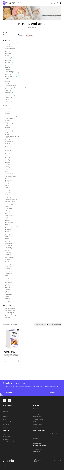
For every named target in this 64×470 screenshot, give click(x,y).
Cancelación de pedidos (9, 442)
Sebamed (8, 270)
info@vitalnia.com (37, 443)
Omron (7, 235)
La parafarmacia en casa (12, 199)
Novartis (8, 229)
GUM (7, 178)
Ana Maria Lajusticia (11, 116)
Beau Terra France (10, 129)
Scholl (7, 268)
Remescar (8, 259)
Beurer (7, 132)
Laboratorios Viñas (10, 205)
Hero (7, 182)
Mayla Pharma (9, 215)
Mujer (7, 74)
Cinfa (7, 148)
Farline (7, 168)
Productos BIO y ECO (11, 85)
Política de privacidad (38, 422)
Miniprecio (8, 314)
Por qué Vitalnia (7, 436)
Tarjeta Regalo (36, 414)
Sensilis (7, 271)
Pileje (7, 250)
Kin (6, 194)
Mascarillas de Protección (12, 73)
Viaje (7, 99)
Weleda (7, 298)
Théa (7, 284)
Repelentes (8, 88)
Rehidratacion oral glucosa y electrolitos (16, 87)
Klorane (7, 196)
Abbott (7, 108)
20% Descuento (10, 310)
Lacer (7, 206)
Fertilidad (8, 59)
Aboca (7, 109)
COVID (7, 51)
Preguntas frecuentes (8, 434)
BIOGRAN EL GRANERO (12, 136)
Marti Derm (8, 213)
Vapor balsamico (10, 95)
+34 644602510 (43, 445)
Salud (7, 90)
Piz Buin (8, 252)
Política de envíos (37, 424)
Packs (7, 81)
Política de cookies (38, 419)
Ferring (7, 171)
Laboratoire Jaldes (10, 203)
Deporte (8, 53)
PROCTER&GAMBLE (11, 257)
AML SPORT (9, 115)
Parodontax (8, 245)
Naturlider (8, 220)
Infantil (7, 67)
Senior (7, 94)
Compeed (8, 153)
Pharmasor (8, 249)
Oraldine (8, 238)
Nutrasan (8, 231)
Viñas (7, 293)
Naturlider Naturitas (10, 222)
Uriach (7, 286)
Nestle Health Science (11, 226)
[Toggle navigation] (60, 3)
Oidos (7, 78)
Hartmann (8, 180)
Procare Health (9, 256)
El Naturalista (9, 164)
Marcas (7, 69)
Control (7, 155)
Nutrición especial (10, 76)
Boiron (7, 139)
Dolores (7, 57)
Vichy (7, 291)
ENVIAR (52, 392)
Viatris (7, 289)
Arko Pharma (9, 124)
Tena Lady (8, 282)
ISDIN (7, 187)
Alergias (8, 44)
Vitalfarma (8, 294)
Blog (34, 411)
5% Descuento (9, 312)
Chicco (7, 146)
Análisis (7, 46)
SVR (7, 280)
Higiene (7, 64)
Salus (7, 263)
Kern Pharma (9, 192)
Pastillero (8, 83)
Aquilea (7, 122)
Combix (7, 152)
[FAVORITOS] (18, 330)
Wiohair (7, 300)
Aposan (7, 120)
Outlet (7, 317)
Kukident (8, 197)
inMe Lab (8, 185)
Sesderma (8, 273)
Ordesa (7, 240)
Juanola (8, 190)
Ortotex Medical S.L (10, 243)
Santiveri (8, 264)
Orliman (8, 242)
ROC (7, 261)
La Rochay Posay (10, 201)
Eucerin (7, 166)
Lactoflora (8, 208)
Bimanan (8, 134)
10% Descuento (10, 308)
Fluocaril (8, 175)
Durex (7, 162)
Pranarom (8, 254)
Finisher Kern (9, 173)
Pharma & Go (9, 247)
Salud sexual (9, 92)
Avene (7, 125)
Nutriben (8, 233)
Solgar (7, 275)
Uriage (7, 287)
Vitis (7, 296)
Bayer (7, 127)
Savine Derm (9, 266)
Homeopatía (9, 66)
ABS (7, 111)
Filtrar (31, 35)
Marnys (7, 212)
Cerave (7, 143)
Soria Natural (9, 277)
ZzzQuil (7, 301)
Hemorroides (9, 60)
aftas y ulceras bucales (11, 43)
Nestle (7, 224)
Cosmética (8, 50)
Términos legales (37, 416)
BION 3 (7, 138)
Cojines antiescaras (10, 48)
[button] (18, 3)
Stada (7, 279)
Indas (7, 183)
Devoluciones (6, 439)
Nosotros (35, 408)
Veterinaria (8, 97)
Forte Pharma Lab (10, 176)
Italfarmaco (8, 189)
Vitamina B (8, 101)
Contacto (35, 427)
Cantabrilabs (9, 141)
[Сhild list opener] (11, 46)
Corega (7, 157)
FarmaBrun (8, 169)
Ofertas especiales (10, 315)
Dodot (7, 159)
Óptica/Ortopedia (10, 80)
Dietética (8, 55)
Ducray (7, 161)
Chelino (7, 145)
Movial (7, 217)
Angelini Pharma (10, 118)
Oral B (7, 236)
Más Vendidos (9, 71)
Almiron (7, 113)
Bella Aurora (9, 131)
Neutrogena (8, 227)
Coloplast (8, 150)
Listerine (8, 210)
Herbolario (8, 62)
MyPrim (7, 219)
